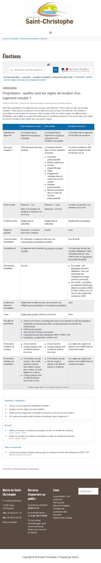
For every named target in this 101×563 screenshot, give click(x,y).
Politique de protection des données (60, 511)
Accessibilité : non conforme (61, 498)
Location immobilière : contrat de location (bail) (53, 77)
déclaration (75, 268)
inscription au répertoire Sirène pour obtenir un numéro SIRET (82, 285)
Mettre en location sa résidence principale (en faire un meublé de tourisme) (41, 430)
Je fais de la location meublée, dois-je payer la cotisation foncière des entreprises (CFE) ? (47, 452)
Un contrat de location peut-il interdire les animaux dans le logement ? (39, 416)
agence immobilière (57, 305)
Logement (26, 77)
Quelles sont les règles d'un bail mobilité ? (27, 409)
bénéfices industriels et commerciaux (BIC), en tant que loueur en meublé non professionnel (57, 323)
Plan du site (58, 502)
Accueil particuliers (12, 77)
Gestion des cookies (62, 517)
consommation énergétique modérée (36, 242)
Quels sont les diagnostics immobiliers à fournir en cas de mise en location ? (42, 413)
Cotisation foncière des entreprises (38, 334)
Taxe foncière (29, 332)
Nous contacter (10, 522)
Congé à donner (30, 346)
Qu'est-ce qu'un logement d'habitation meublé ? (29, 406)
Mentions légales (61, 505)
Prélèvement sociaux (33, 329)
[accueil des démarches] (48, 64)
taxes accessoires (45, 332)
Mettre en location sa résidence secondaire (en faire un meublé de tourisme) (41, 436)
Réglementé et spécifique (79, 221)
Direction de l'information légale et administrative (21, 469)
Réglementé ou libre (29, 314)
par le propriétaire (35, 305)
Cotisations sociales (32, 337)
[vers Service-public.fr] (75, 70)
